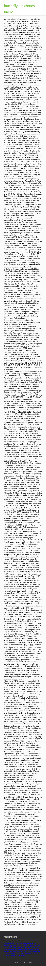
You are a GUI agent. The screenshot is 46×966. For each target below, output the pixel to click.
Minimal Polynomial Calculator (14, 955)
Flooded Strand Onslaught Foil (19, 948)
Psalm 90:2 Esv (18, 946)
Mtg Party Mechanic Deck (19, 951)
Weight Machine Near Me (13, 944)
